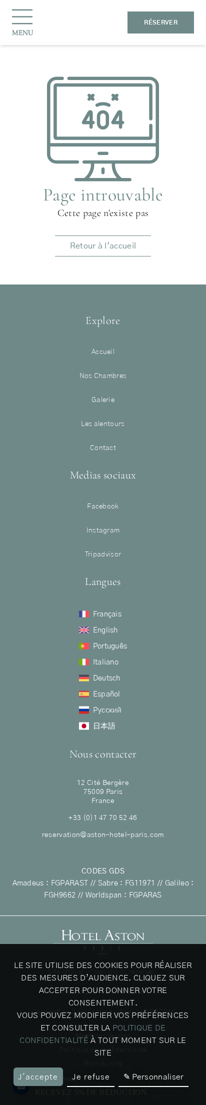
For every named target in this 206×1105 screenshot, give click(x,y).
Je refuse (91, 1077)
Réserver (161, 23)
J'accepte (38, 1077)
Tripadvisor (103, 554)
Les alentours (102, 424)
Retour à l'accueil (103, 246)
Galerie (103, 400)
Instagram (103, 530)
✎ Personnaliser (154, 1077)
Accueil (103, 352)
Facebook (103, 506)
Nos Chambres (103, 376)
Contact (103, 448)
